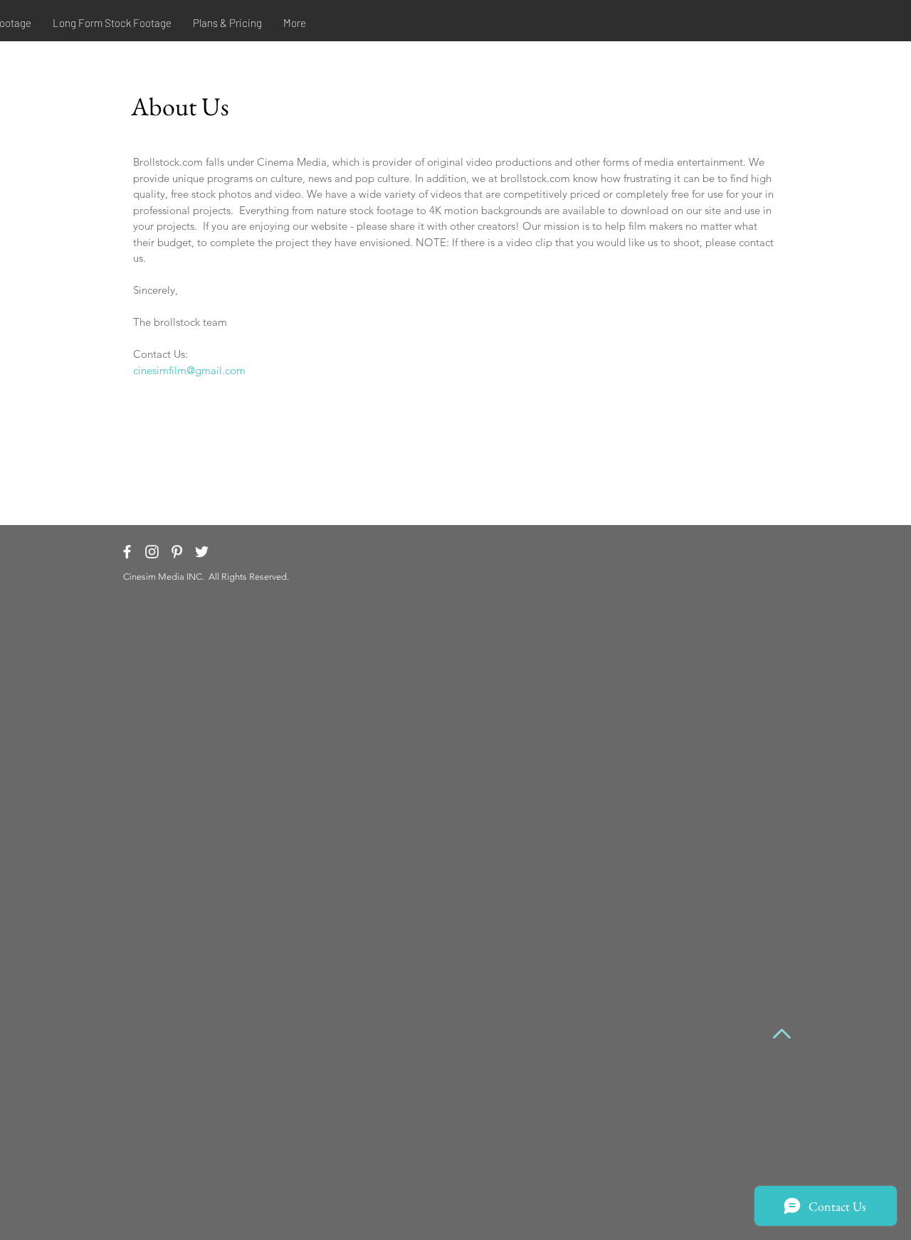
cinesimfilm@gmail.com (189, 370)
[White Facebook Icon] (127, 552)
